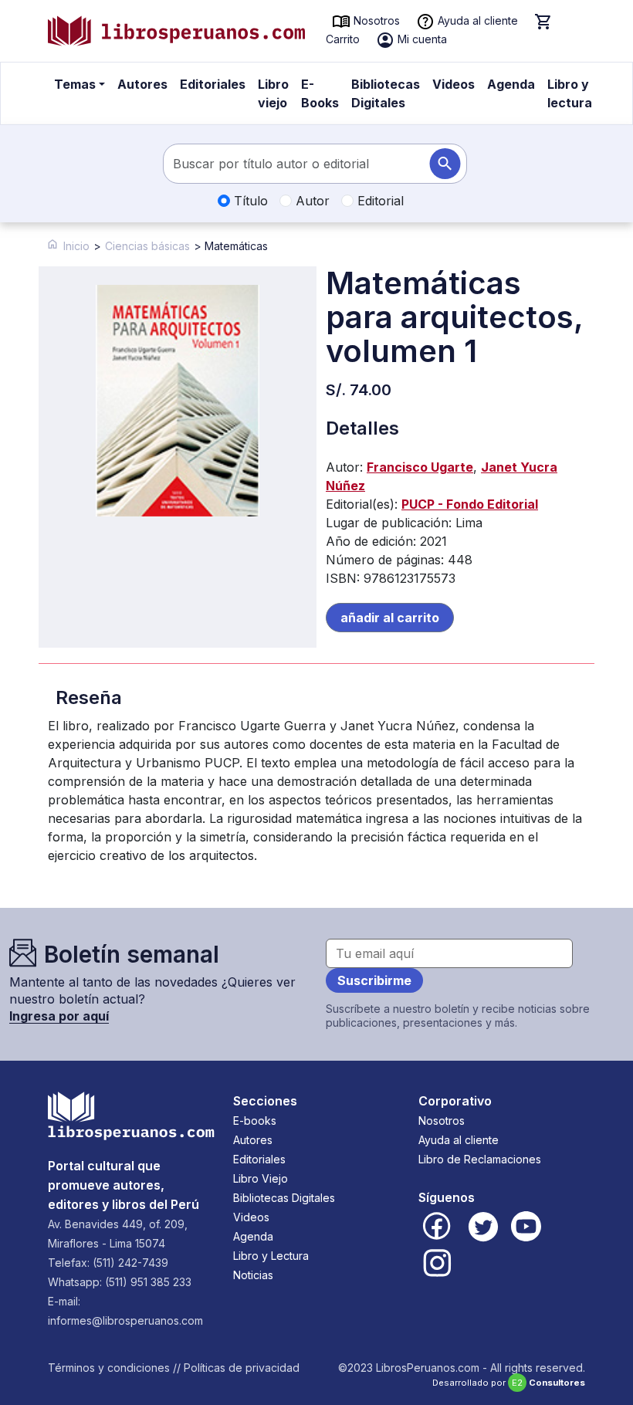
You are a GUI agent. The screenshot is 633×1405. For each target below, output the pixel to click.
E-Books (320, 93)
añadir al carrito (389, 617)
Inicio (76, 245)
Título (249, 200)
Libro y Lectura (271, 1255)
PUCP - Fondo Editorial (469, 504)
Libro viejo (273, 93)
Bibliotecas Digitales (385, 93)
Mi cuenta (420, 39)
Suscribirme (374, 980)
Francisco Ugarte (420, 467)
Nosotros (375, 20)
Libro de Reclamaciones (479, 1159)
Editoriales (212, 84)
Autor (311, 200)
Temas (75, 84)
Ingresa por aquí (59, 1016)
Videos (453, 84)
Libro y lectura (569, 93)
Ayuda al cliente (476, 20)
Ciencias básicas (147, 245)
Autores (142, 84)
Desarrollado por (508, 1382)
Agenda (511, 84)
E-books (254, 1120)
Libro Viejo (260, 1178)
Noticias (253, 1274)
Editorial (379, 200)
